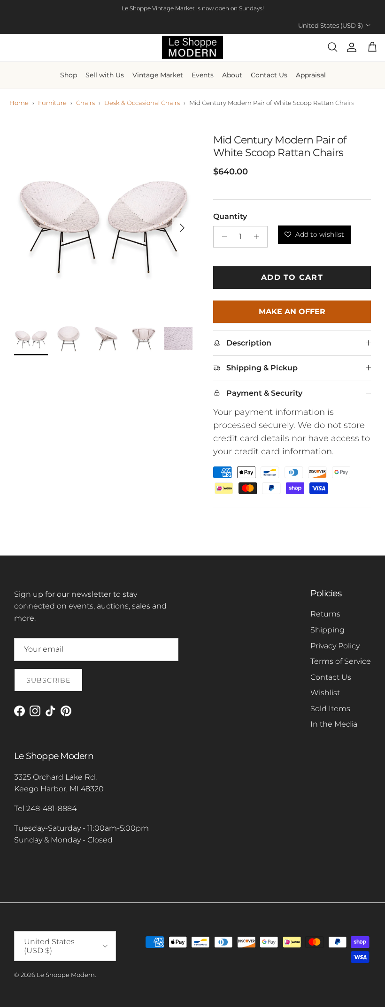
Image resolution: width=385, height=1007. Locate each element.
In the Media (333, 724)
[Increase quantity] (259, 236)
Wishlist (325, 692)
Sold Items (330, 708)
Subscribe (48, 680)
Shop (68, 75)
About (232, 75)
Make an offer (292, 315)
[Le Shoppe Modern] (192, 47)
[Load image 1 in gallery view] (103, 223)
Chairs (85, 102)
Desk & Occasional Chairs (142, 102)
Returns (325, 613)
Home (19, 102)
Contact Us (269, 75)
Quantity (230, 216)
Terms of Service (340, 661)
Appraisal (311, 75)
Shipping (327, 629)
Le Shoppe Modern (66, 974)
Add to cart (292, 277)
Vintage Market (157, 75)
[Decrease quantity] (222, 236)
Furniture (52, 102)
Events (203, 75)
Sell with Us (104, 75)
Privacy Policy (335, 645)
